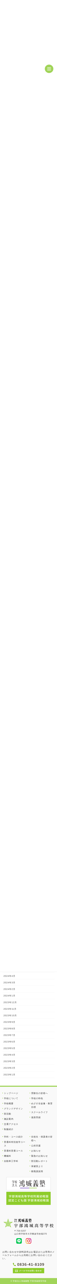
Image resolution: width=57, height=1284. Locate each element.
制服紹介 (8, 1129)
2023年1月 (9, 1074)
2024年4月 (9, 976)
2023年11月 (9, 1009)
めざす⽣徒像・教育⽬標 (42, 1105)
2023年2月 (9, 1068)
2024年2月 (9, 989)
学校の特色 (37, 1098)
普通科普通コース (13, 1150)
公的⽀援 (36, 1145)
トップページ (11, 1093)
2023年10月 (10, 1015)
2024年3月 (9, 982)
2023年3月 (9, 1061)
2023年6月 (9, 1041)
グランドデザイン (13, 1108)
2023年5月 (9, 1048)
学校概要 (8, 1103)
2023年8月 (9, 1028)
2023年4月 (9, 1055)
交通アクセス (11, 1124)
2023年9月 (9, 1022)
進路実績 (36, 1117)
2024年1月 (9, 995)
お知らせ (36, 1150)
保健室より (37, 1166)
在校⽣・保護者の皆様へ (42, 1138)
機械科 (7, 1156)
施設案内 (8, 1119)
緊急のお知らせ (39, 1156)
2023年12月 (10, 1002)
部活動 (7, 1114)
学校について (11, 1098)
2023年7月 (9, 1035)
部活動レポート (39, 1161)
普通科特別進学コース (14, 1144)
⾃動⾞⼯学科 (11, 1161)
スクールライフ (39, 1112)
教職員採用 (37, 1171)
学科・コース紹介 (13, 1136)
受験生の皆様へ (39, 1093)
